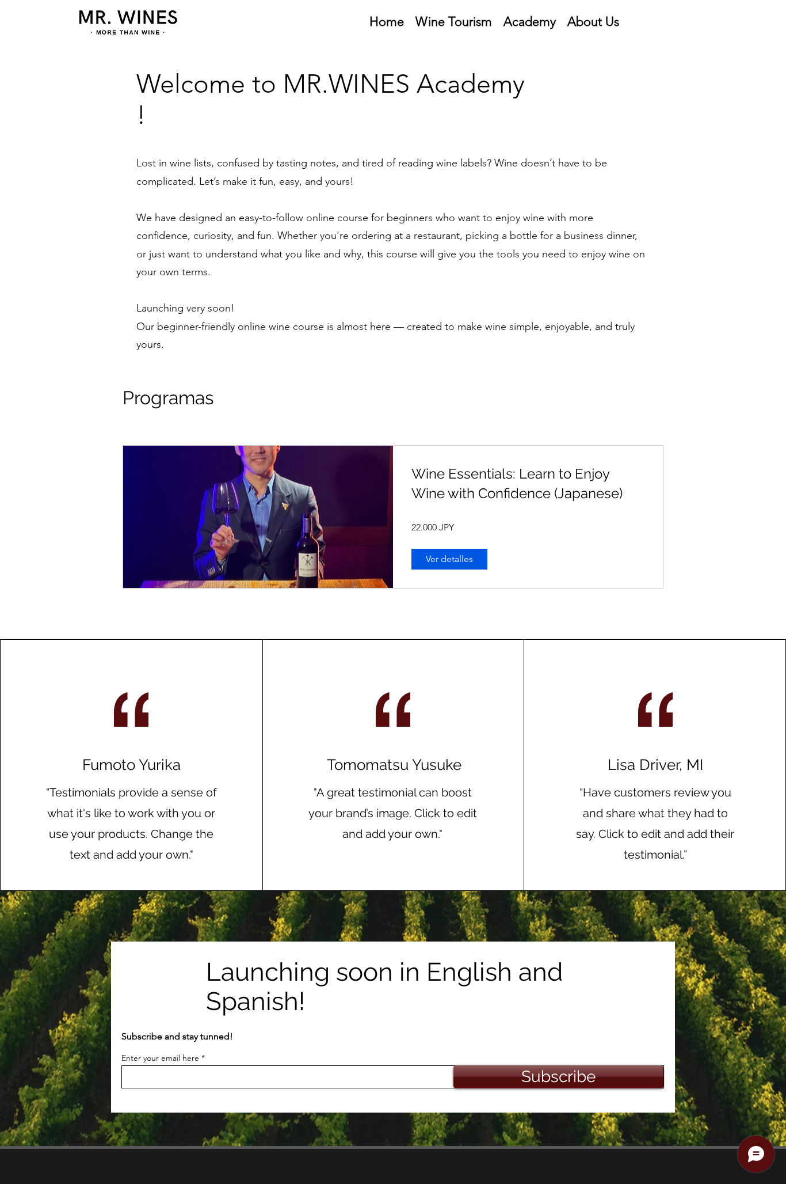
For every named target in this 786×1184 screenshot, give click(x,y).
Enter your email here (160, 1058)
